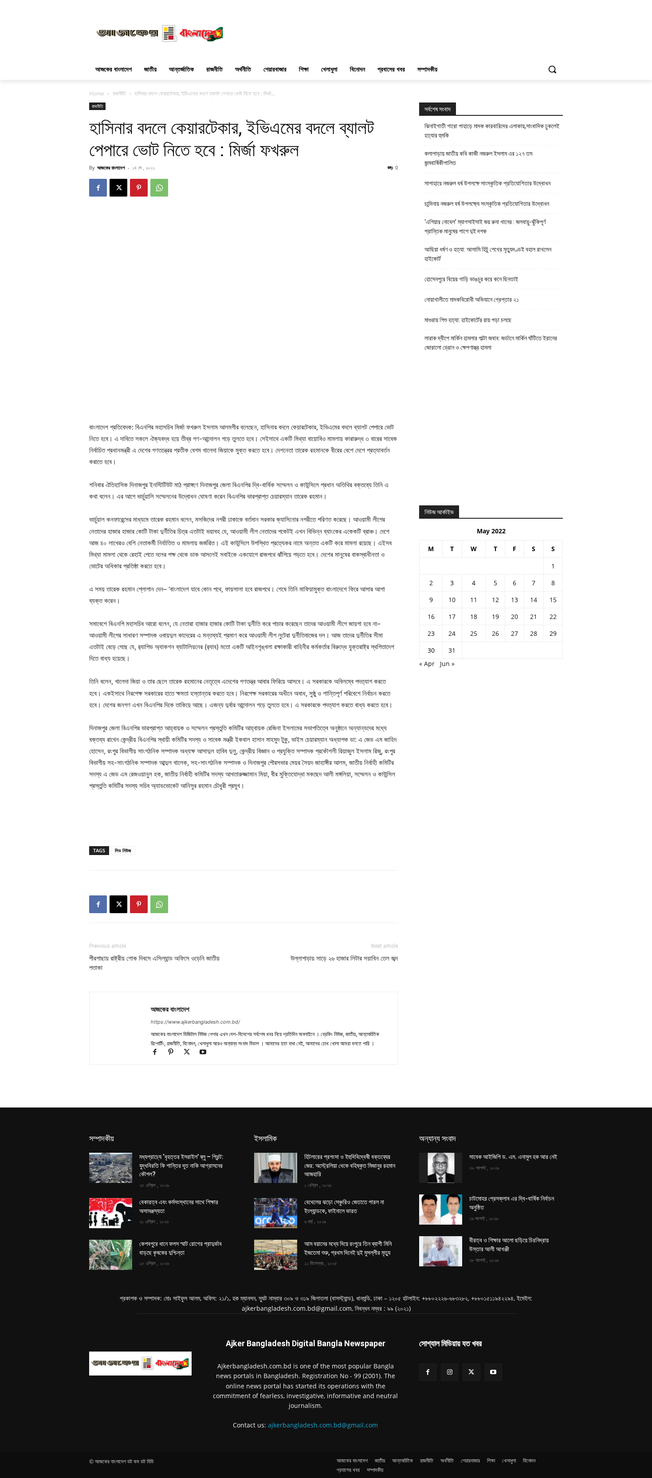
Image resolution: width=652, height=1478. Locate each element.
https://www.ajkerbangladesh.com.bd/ (195, 1022)
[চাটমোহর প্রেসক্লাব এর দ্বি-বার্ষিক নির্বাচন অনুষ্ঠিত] (440, 1209)
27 (514, 633)
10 (452, 599)
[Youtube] (206, 1052)
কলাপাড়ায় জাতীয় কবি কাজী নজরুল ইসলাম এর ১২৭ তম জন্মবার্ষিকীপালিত (478, 158)
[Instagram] (449, 1372)
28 (533, 633)
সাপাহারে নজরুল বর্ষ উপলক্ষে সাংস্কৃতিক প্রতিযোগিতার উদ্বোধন (487, 183)
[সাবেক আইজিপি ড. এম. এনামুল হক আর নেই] (440, 1168)
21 (533, 616)
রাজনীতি (119, 93)
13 (514, 599)
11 (473, 599)
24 (452, 633)
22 (553, 616)
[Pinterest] (139, 188)
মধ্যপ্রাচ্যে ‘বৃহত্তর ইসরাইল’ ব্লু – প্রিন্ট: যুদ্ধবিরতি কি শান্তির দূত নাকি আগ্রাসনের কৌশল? (181, 1165)
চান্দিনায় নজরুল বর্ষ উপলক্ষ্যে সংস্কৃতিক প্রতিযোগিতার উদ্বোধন (486, 203)
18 (473, 616)
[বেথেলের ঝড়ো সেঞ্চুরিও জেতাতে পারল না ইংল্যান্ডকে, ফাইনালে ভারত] (275, 1213)
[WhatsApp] (159, 188)
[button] (552, 69)
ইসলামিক (265, 1138)
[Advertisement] (392, 32)
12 (495, 599)
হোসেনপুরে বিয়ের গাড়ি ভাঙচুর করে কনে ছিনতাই (471, 279)
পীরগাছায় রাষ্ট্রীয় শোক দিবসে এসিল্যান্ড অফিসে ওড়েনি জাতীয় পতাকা (154, 963)
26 (495, 633)
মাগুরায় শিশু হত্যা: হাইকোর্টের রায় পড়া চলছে (467, 319)
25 (473, 633)
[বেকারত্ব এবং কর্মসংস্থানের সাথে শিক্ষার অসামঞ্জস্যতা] (110, 1213)
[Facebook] (98, 188)
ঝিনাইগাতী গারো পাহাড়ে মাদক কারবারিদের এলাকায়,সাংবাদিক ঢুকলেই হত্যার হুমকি (491, 130)
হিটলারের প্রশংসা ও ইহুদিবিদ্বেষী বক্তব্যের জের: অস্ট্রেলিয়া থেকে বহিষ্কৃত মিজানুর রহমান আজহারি (349, 1165)
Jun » (447, 663)
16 (431, 616)
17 (452, 616)
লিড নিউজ (123, 850)
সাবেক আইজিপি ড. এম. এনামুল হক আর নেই (513, 1156)
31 (452, 650)
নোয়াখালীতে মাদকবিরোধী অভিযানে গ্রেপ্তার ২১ (471, 299)
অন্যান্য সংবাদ (437, 1138)
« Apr (427, 663)
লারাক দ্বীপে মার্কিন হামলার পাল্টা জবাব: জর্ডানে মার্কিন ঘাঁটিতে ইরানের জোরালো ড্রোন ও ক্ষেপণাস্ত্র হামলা (490, 343)
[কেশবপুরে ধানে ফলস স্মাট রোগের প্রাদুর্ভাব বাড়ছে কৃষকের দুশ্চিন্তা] (110, 1255)
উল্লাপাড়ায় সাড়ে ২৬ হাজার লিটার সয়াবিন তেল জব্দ (344, 958)
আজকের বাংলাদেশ (111, 167)
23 (431, 633)
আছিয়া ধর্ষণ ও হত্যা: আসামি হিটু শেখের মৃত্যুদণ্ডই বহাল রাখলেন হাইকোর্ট (487, 254)
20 (514, 616)
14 (533, 599)
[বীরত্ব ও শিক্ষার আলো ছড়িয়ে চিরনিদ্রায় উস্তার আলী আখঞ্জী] (440, 1251)
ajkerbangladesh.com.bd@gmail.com (323, 1425)
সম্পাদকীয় (101, 1138)
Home (96, 93)
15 (553, 599)
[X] (118, 188)
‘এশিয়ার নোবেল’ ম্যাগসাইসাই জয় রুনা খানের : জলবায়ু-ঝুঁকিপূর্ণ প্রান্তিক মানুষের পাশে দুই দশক (485, 226)
